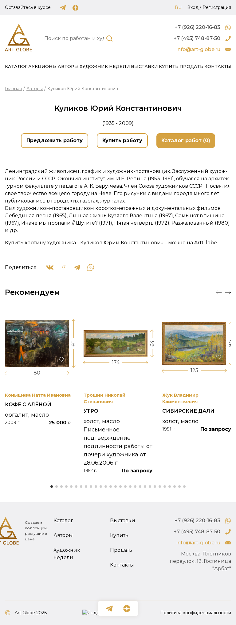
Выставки (144, 66)
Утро (91, 411)
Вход (193, 7)
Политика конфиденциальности (195, 612)
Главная (13, 88)
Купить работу (122, 140)
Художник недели (105, 66)
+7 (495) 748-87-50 (197, 38)
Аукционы (42, 66)
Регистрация (217, 7)
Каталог (16, 66)
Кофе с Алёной (28, 404)
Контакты (217, 66)
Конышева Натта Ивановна (38, 395)
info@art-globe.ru (198, 49)
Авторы (68, 66)
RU (178, 7)
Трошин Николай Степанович (104, 398)
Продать (191, 66)
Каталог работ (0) (185, 140)
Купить (169, 66)
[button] (219, 292)
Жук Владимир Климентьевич (180, 398)
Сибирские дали (188, 411)
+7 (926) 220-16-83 (197, 27)
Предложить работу (54, 140)
